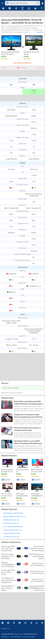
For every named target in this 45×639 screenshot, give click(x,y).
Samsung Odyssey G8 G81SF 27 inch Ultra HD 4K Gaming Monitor (7, 471)
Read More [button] (40, 32)
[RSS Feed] (37, 623)
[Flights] (16, 8)
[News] (9, 8)
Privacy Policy (15, 637)
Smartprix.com (18, 634)
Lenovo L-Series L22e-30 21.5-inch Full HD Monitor (7, 495)
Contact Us (5, 637)
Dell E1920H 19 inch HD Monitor (31, 53)
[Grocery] (42, 8)
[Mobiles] (22, 8)
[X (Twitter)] (14, 623)
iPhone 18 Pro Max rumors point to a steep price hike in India (27, 429)
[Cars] (35, 8)
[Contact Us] (2, 623)
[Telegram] (31, 623)
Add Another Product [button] (22, 63)
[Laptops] (29, 8)
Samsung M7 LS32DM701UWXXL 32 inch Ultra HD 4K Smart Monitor (22, 495)
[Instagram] (25, 623)
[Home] (3, 8)
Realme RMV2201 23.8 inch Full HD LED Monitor (36, 471)
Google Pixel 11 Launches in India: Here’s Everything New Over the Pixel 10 (28, 416)
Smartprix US (5, 628)
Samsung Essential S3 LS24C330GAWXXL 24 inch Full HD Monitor (22, 471)
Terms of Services (29, 637)
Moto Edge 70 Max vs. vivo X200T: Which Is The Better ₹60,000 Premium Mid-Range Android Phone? (28, 442)
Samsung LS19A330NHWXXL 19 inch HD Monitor (10, 53)
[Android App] (42, 623)
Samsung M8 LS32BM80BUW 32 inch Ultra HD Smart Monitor (37, 495)
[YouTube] (20, 623)
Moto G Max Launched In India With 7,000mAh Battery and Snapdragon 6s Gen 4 (28, 402)
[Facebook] (8, 623)
